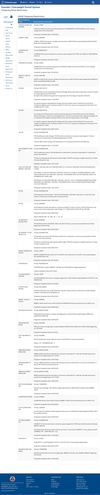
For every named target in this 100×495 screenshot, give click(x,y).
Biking (52, 479)
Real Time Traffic (80, 485)
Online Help (9, 27)
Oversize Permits (81, 483)
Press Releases (30, 481)
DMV (27, 486)
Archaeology (54, 486)
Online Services (80, 479)
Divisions (28, 483)
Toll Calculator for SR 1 (82, 486)
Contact (49, 2)
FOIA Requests (55, 485)
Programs (54, 481)
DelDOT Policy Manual (8, 44)
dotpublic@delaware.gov (11, 488)
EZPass (37, 486)
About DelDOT (30, 479)
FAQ (7, 30)
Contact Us (9, 88)
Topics (40, 2)
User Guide (9, 33)
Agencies (25, 2)
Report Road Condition (82, 488)
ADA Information (50, 493)
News (33, 2)
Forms (7, 86)
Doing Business (55, 483)
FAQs (27, 485)
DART (31, 486)
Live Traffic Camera (81, 481)
